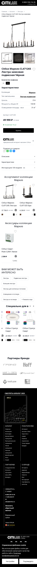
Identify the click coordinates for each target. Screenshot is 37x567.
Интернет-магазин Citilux (26, 430)
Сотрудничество (10, 468)
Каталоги (8, 470)
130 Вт (33, 340)
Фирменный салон (10, 516)
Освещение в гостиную (11, 294)
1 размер (14, 260)
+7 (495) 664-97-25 (9, 498)
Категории (8, 434)
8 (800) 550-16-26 (10, 494)
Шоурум (24, 446)
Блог (23, 477)
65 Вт (7, 340)
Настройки (10, 561)
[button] (18, 35)
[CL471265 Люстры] (7, 58)
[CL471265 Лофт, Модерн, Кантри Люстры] (29, 58)
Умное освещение (8, 447)
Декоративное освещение (9, 437)
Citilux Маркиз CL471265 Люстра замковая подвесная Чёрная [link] (16, 15)
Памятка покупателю (25, 440)
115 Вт (16, 340)
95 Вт (24, 340)
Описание (5, 156)
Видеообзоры (26, 472)
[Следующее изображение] (33, 36)
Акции (7, 460)
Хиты (6, 457)
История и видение (25, 469)
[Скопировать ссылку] (4, 151)
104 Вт (28, 340)
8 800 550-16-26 (28, 2)
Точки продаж (26, 443)
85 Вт (11, 340)
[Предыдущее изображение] (4, 36)
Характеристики (8, 162)
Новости (24, 475)
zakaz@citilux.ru (10, 502)
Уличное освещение (8, 452)
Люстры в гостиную (10, 299)
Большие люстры (9, 283)
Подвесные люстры (20, 278)
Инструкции (25, 479)
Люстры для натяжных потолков (14, 289)
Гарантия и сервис (25, 435)
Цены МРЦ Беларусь (8, 476)
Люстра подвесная (27, 97)
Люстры (6, 278)
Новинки (7, 429)
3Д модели (8, 472)
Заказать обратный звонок (9, 508)
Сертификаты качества (26, 483)
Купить (18, 130)
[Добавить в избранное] (33, 69)
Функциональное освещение (10, 442)
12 (8, 83)
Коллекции (8, 431)
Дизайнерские (9, 455)
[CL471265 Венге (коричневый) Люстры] (18, 58)
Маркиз (32, 92)
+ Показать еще (27, 299)
